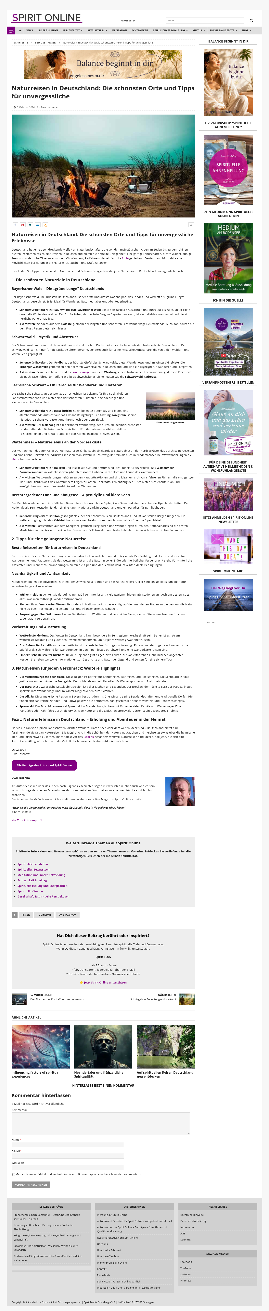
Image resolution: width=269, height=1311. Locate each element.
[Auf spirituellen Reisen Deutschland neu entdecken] (166, 1046)
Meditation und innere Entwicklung (41, 875)
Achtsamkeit (140, 30)
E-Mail (16, 1151)
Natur (15, 459)
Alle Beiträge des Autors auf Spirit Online (44, 765)
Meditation (119, 30)
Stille (125, 258)
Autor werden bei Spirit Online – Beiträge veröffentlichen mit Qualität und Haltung (132, 1229)
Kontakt (102, 1269)
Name (15, 1140)
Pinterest (185, 1280)
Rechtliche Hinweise (192, 1215)
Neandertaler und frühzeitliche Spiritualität (98, 1074)
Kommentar (19, 1110)
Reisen (26, 914)
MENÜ (11, 32)
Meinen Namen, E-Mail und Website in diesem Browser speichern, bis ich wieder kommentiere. (79, 1174)
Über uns (102, 1244)
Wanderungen (82, 372)
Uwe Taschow (67, 914)
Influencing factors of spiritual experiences (35, 1074)
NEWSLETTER (128, 20)
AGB (182, 1233)
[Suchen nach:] (228, 622)
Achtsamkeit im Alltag (32, 880)
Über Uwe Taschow (108, 1256)
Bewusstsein (95, 30)
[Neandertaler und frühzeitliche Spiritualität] (103, 1046)
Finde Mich (103, 1275)
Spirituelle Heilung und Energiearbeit (43, 886)
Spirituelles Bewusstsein (34, 869)
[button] (15, 224)
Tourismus (44, 914)
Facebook (186, 1262)
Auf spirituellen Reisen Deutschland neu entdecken (165, 1074)
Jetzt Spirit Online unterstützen (105, 982)
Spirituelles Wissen (30, 891)
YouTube (185, 1268)
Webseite (18, 1163)
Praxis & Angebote (222, 30)
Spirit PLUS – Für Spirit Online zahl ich (119, 1281)
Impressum (187, 1227)
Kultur (197, 30)
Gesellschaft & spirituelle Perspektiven (43, 896)
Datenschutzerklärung (193, 1221)
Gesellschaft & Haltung (169, 30)
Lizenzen (185, 1240)
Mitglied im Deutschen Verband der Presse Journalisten (129, 1287)
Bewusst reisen (49, 107)
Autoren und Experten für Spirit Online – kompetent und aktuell (134, 1221)
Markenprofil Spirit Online (112, 1262)
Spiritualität (71, 30)
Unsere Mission (47, 30)
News (29, 30)
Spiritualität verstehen (33, 864)
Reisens (88, 737)
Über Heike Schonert (109, 1250)
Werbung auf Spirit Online (112, 1215)
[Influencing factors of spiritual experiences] (41, 1046)
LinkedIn (185, 1274)
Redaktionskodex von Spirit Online (117, 1237)
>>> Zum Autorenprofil (27, 820)
